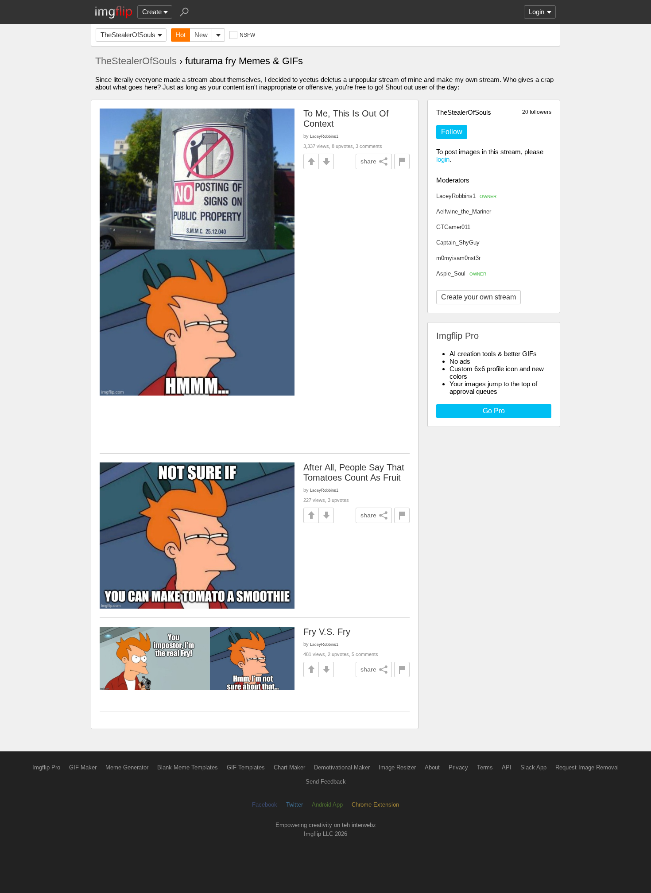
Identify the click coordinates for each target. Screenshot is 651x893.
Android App (327, 804)
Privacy (458, 767)
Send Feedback (326, 781)
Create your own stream (478, 297)
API (507, 767)
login (443, 159)
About (432, 767)
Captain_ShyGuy (458, 242)
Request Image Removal (587, 767)
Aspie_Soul (461, 273)
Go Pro (494, 411)
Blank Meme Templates (187, 767)
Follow (451, 132)
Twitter (294, 804)
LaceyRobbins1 (466, 196)
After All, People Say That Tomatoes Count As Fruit (353, 472)
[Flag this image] (402, 161)
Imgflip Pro (46, 767)
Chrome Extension (375, 804)
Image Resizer (397, 767)
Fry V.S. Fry (326, 632)
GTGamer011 (453, 227)
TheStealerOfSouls (128, 35)
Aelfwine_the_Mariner (463, 211)
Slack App (533, 767)
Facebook (264, 804)
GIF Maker (83, 767)
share (368, 161)
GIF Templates (246, 767)
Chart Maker (289, 767)
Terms (485, 767)
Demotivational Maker (342, 767)
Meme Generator (126, 767)
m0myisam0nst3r (458, 258)
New (201, 35)
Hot (180, 35)
